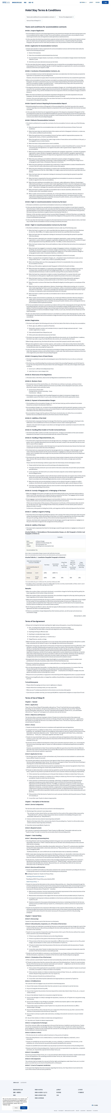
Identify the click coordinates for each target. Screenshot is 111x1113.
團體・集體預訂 (17, 1092)
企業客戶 (91, 2)
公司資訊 (80, 1089)
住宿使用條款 (82, 1110)
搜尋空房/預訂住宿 (17, 2)
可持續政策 (81, 1092)
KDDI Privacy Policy (32, 881)
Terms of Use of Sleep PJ (33, 20)
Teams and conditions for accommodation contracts (40, 17)
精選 (25, 2)
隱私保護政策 (61, 1110)
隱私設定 (55, 1110)
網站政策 (77, 1110)
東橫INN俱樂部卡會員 (40, 1095)
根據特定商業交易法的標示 (70, 1110)
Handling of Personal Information (35, 876)
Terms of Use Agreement (65, 17)
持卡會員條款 (95, 1110)
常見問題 (98, 2)
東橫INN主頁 (16, 1082)
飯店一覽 (31, 2)
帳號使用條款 (89, 1110)
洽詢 (57, 1095)
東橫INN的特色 (39, 1089)
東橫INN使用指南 (39, 1098)
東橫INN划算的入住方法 (41, 1092)
